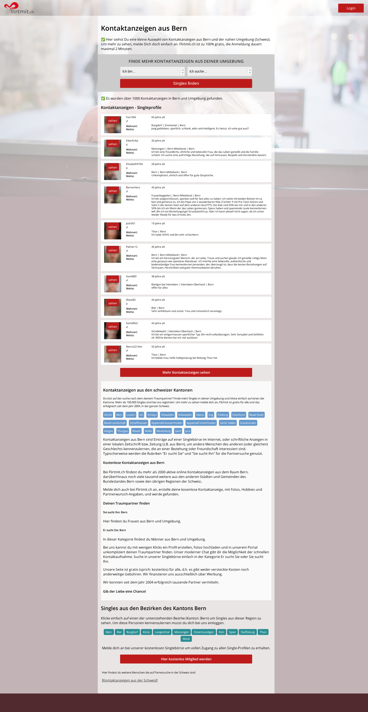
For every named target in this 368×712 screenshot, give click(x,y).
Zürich (108, 415)
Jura (187, 431)
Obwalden (167, 415)
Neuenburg (163, 431)
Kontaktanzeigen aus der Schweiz (129, 680)
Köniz (146, 632)
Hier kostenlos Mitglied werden (186, 659)
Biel (119, 632)
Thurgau (122, 431)
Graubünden (248, 423)
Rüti (221, 632)
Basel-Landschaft (115, 423)
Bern (119, 415)
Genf (178, 431)
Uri (141, 415)
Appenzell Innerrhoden (201, 423)
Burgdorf (132, 632)
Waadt (136, 431)
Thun (263, 632)
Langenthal (162, 632)
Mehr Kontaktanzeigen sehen (186, 372)
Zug (210, 415)
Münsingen (181, 632)
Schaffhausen (138, 423)
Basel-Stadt (256, 415)
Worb (186, 639)
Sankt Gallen (228, 423)
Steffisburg (248, 632)
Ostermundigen (204, 632)
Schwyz (152, 415)
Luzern (130, 415)
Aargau (108, 431)
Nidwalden (185, 415)
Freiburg (222, 415)
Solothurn (238, 415)
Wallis (148, 431)
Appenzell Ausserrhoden (166, 423)
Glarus (200, 415)
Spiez (232, 632)
